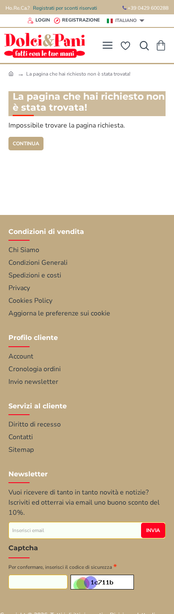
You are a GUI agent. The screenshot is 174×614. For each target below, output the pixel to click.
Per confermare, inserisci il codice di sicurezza (60, 567)
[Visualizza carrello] (162, 45)
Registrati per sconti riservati (65, 8)
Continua (26, 143)
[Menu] (107, 45)
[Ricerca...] (142, 45)
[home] (11, 73)
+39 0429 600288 (147, 8)
